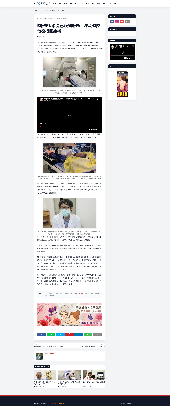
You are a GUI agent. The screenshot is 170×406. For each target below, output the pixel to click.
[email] (127, 21)
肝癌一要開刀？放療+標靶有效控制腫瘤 (94, 383)
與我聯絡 (129, 403)
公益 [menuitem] (109, 3)
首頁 (38, 18)
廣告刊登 (134, 403)
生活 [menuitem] (82, 3)
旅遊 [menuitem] (87, 3)
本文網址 (80, 293)
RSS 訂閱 (63, 403)
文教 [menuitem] (71, 3)
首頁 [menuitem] (54, 3)
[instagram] (117, 21)
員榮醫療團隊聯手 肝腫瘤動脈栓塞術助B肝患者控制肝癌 (45, 383)
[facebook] (112, 21)
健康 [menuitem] (93, 3)
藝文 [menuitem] (76, 3)
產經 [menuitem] (98, 3)
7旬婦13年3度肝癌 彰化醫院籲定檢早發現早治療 (69, 383)
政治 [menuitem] (115, 3)
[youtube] (122, 21)
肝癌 (41, 18)
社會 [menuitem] (65, 3)
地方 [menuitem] (60, 3)
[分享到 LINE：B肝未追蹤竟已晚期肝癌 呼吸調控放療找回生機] (51, 334)
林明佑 (52, 353)
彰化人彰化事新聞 (52, 403)
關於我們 (123, 403)
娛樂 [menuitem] (104, 3)
